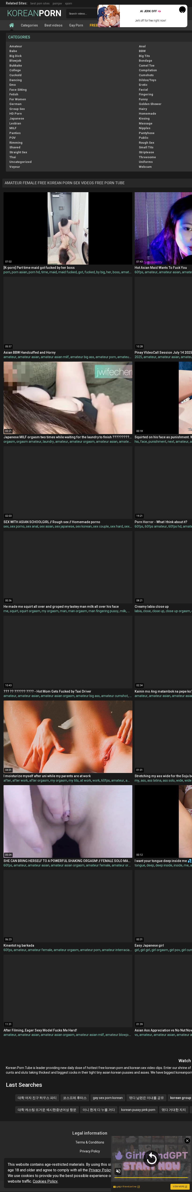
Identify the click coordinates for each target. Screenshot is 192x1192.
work (96, 780)
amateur (127, 272)
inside (178, 865)
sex (6, 526)
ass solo (169, 780)
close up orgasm (178, 611)
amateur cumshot (114, 696)
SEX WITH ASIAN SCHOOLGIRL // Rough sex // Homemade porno (52, 522)
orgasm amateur (28, 441)
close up (158, 611)
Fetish (13, 94)
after (7, 780)
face (143, 441)
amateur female (98, 865)
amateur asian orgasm (57, 696)
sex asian (46, 526)
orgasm (9, 441)
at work (85, 780)
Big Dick (15, 56)
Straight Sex (18, 152)
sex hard (116, 526)
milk (123, 611)
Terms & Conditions (89, 1142)
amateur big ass (82, 357)
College (15, 70)
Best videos (53, 25)
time (44, 272)
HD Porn (15, 113)
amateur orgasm (82, 441)
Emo (12, 84)
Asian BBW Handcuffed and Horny (29, 352)
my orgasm (50, 611)
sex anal (32, 526)
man (63, 611)
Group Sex (17, 109)
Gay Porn (76, 25)
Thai (12, 157)
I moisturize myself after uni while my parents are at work (47, 776)
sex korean (84, 526)
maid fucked (67, 272)
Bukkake (15, 65)
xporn (68, 3)
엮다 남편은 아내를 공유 (146, 1098)
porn (7, 272)
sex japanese (64, 526)
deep (150, 865)
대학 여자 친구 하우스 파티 (37, 1098)
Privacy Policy (90, 1151)
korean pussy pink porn (138, 1110)
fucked (90, 272)
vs (136, 1035)
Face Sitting (18, 89)
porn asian (19, 272)
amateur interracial (116, 950)
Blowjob (15, 60)
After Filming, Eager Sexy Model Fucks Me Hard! (40, 1030)
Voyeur (14, 167)
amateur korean (129, 357)
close (147, 611)
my (137, 780)
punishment (157, 441)
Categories (29, 25)
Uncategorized (20, 162)
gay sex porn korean (108, 1098)
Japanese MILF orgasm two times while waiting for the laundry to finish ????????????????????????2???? (68, 437)
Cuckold (15, 75)
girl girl (145, 950)
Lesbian (15, 123)
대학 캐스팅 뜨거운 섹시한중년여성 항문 (47, 1110)
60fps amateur (156, 526)
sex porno (17, 526)
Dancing (15, 80)
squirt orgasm (30, 611)
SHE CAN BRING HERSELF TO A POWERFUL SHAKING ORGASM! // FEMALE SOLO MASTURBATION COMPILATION (68, 861)
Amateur (15, 46)
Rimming (15, 142)
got (80, 272)
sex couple (101, 526)
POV (12, 137)
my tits (74, 780)
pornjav (57, 3)
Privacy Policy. (101, 1170)
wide (179, 780)
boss (116, 272)
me (6, 611)
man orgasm (77, 611)
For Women (17, 99)
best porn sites (40, 3)
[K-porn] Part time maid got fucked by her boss (39, 268)
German (15, 104)
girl (137, 950)
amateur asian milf (55, 357)
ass (143, 780)
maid (53, 272)
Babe (13, 51)
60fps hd (174, 526)
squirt (14, 611)
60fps (139, 272)
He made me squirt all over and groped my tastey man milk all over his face (61, 606)
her (108, 272)
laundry (48, 441)
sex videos (132, 526)
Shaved (14, 147)
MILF (12, 128)
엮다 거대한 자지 (174, 1110)
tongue (140, 865)
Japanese (16, 118)
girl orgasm (159, 950)
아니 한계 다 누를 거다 (99, 1110)
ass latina (154, 780)
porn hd (34, 272)
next (171, 441)
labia (138, 611)
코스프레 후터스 (75, 1098)
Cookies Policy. (45, 1181)
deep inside (163, 865)
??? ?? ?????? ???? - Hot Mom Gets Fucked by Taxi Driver (47, 691)
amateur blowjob (117, 1035)
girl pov (175, 950)
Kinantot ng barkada (19, 945)
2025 (138, 357)
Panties (15, 133)
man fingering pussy (103, 611)
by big (100, 272)
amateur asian (170, 272)
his (137, 441)
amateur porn (106, 357)
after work (20, 780)
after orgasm (39, 780)
